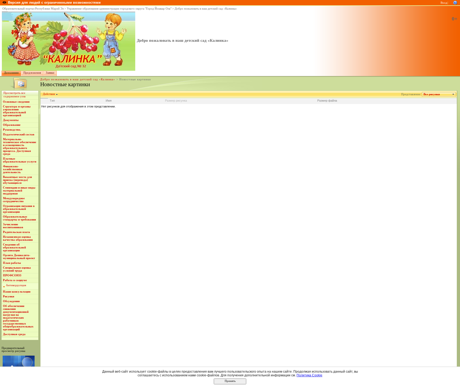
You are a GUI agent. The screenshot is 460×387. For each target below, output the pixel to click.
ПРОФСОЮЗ (12, 275)
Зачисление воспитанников (13, 226)
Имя (109, 100)
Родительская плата (16, 232)
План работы (12, 262)
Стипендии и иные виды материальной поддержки (19, 190)
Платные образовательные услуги (19, 160)
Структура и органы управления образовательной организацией (17, 111)
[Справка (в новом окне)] (455, 2)
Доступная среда (14, 334)
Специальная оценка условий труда (17, 269)
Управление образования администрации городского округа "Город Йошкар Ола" (119, 8)
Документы (11, 120)
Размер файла (327, 100)
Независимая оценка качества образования (18, 238)
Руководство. (12, 129)
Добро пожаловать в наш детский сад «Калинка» (206, 8)
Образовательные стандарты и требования (19, 218)
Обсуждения (11, 301)
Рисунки (8, 296)
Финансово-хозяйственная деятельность (12, 169)
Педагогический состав (18, 134)
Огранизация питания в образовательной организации (19, 209)
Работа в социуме (15, 280)
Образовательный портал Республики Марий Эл (33, 8)
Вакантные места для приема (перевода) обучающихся (17, 180)
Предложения (32, 72)
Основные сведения (16, 101)
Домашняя (11, 72)
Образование (11, 124)
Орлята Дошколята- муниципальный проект (19, 257)
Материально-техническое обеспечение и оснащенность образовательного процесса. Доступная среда (19, 146)
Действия (49, 94)
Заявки (50, 72)
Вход (444, 2)
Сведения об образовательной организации (14, 247)
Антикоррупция (16, 285)
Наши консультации (16, 291)
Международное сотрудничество (14, 200)
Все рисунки (432, 94)
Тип (52, 100)
